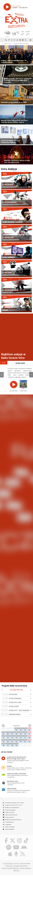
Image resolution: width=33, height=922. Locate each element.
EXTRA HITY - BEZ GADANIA (15, 710)
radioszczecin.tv (9, 817)
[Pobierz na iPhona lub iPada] (10, 851)
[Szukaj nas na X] (12, 838)
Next (31, 374)
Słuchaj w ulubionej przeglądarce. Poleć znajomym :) (18, 759)
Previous (2, 374)
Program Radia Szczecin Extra (21, 43)
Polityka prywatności (13, 868)
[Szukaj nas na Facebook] (6, 838)
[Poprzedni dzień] (4, 690)
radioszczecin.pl (9, 812)
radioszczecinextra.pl (11, 815)
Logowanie (8, 824)
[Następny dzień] (29, 690)
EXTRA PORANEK (11, 698)
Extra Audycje (9, 169)
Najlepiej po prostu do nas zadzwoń (6, 40)
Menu (30, 40)
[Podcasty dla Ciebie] (16, 851)
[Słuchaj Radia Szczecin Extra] (7, 7)
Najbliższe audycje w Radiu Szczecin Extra (13, 356)
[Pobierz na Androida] (24, 845)
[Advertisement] (16, 893)
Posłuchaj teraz (9, 822)
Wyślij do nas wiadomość (22, 40)
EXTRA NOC (10, 694)
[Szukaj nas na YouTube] (16, 845)
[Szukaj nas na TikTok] (26, 838)
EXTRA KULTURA (11, 702)
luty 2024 (16, 726)
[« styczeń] (4, 725)
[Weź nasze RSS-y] (22, 851)
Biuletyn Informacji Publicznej (13, 819)
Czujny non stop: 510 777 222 (13, 805)
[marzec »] (29, 725)
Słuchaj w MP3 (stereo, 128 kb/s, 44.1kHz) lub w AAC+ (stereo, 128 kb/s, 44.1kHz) (19, 767)
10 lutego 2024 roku (16, 690)
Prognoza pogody (10, 810)
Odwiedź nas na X (11, 40)
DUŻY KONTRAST (9, 829)
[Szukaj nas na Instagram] (19, 838)
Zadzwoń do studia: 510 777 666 (14, 803)
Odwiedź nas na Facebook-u (9, 40)
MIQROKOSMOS (11, 714)
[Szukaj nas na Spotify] (8, 845)
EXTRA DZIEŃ (10, 706)
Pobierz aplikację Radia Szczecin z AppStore (16, 782)
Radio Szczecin (7, 43)
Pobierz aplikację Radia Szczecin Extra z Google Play (17, 775)
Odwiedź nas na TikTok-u (17, 40)
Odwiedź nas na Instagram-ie (14, 40)
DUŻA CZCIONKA (9, 827)
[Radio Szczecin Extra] (16, 20)
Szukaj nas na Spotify (20, 40)
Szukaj (25, 40)
